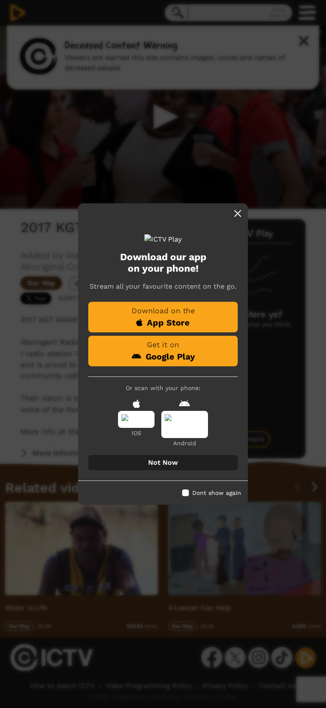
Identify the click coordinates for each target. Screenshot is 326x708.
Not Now (163, 462)
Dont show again (216, 492)
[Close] (237, 213)
